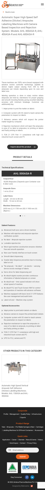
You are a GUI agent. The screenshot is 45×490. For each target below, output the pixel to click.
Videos (40, 440)
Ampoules (10, 427)
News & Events (31, 440)
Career (14, 440)
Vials (3, 427)
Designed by (20, 486)
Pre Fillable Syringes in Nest (25, 427)
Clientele (21, 440)
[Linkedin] (32, 477)
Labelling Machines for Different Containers (18, 430)
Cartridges (39, 427)
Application (6, 440)
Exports (23, 417)
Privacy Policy (32, 443)
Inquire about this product (20, 147)
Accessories (39, 430)
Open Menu (42, 4)
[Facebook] (27, 477)
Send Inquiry (14, 443)
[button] (20, 215)
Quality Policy (25, 414)
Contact (22, 443)
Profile (6, 414)
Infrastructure (37, 414)
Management (14, 414)
